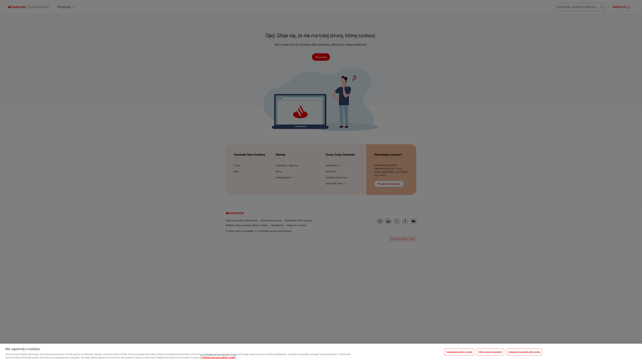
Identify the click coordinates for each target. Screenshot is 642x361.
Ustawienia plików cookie (459, 351)
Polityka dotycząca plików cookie (218, 357)
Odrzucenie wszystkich (490, 351)
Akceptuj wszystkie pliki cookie (524, 351)
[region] (321, 352)
